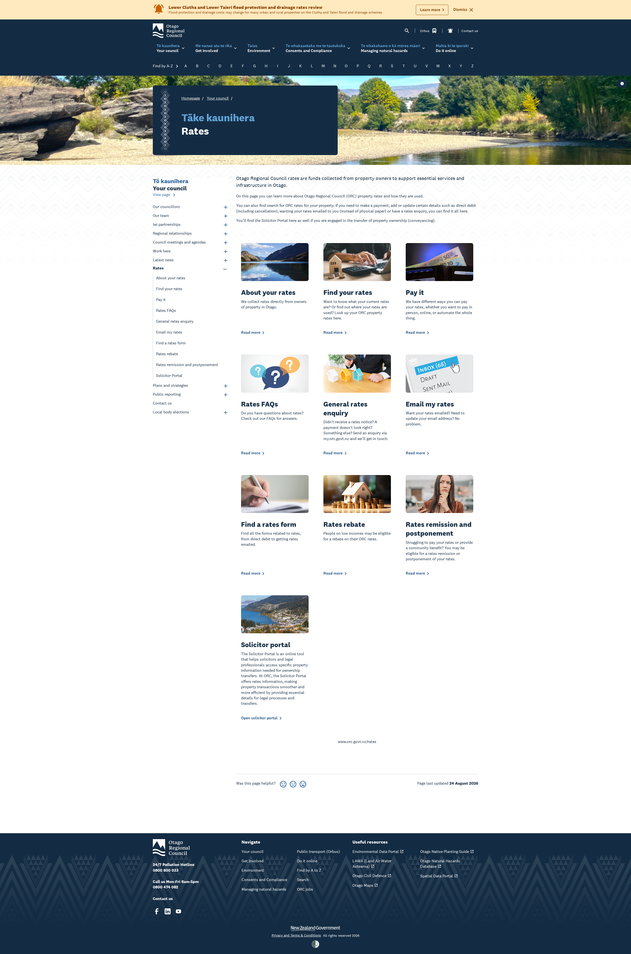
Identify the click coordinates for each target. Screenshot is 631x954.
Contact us (469, 31)
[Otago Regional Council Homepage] (168, 30)
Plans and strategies (170, 385)
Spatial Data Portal (436, 876)
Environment (253, 870)
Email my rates (169, 332)
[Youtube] (178, 911)
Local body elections (171, 412)
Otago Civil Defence (369, 875)
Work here (162, 251)
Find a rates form (171, 343)
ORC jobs (305, 889)
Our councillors (166, 206)
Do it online (307, 861)
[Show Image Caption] (622, 84)
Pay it (161, 299)
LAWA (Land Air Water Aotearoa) (371, 863)
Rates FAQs (166, 310)
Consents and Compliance (264, 879)
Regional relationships (172, 233)
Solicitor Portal (169, 375)
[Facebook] (157, 911)
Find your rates (169, 288)
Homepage (190, 98)
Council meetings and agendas (179, 242)
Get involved (252, 861)
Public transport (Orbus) (318, 851)
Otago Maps (362, 885)
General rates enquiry (174, 321)
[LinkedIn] (168, 911)
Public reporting (167, 394)
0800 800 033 (165, 870)
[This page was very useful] (303, 783)
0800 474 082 (165, 887)
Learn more (430, 9)
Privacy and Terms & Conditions (296, 935)
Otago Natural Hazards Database (440, 863)
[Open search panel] (407, 31)
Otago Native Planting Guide (444, 851)
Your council (218, 98)
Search (303, 879)
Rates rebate (167, 353)
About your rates (170, 278)
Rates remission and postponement (187, 364)
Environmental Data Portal (375, 851)
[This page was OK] (293, 783)
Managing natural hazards (264, 889)
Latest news (163, 260)
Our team (161, 215)
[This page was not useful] (283, 783)
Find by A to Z (309, 870)
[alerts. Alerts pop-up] (450, 31)
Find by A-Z (163, 66)
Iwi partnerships (167, 224)
